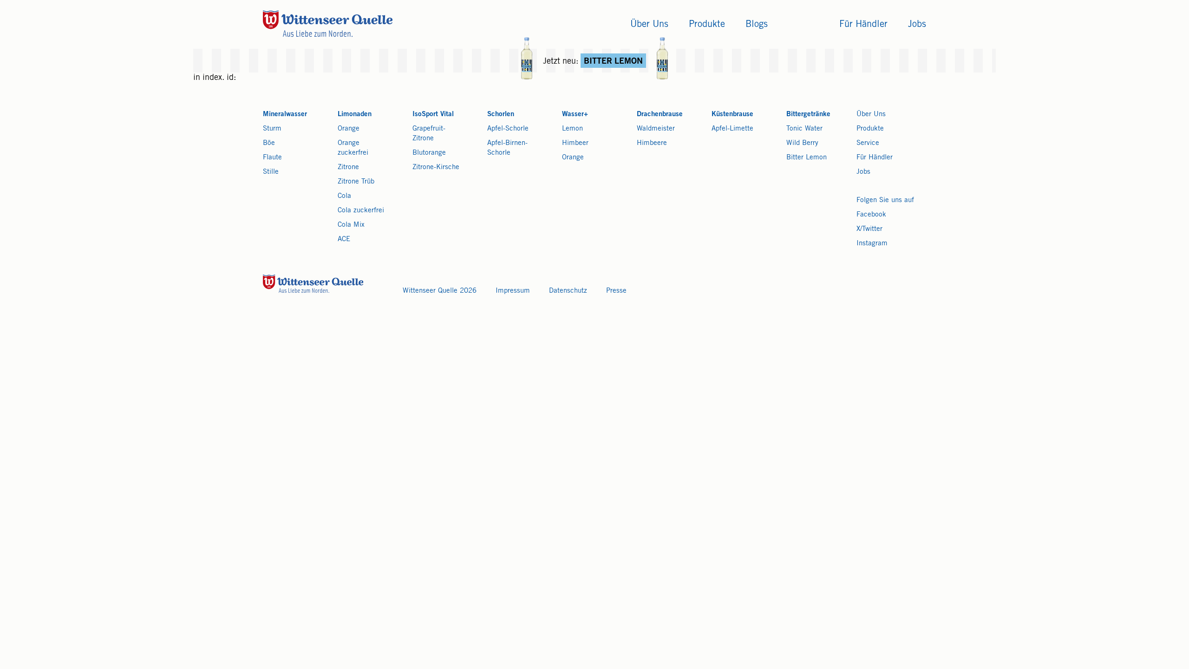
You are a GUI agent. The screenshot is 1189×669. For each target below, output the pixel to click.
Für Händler (874, 157)
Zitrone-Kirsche (435, 167)
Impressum (513, 291)
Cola (344, 196)
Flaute (272, 157)
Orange (348, 128)
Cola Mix (351, 225)
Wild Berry (802, 143)
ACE (344, 239)
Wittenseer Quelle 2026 (440, 291)
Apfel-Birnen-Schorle (507, 148)
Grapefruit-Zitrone (428, 133)
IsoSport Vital (433, 114)
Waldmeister (656, 128)
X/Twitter (869, 229)
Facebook (871, 214)
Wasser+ (575, 114)
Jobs (863, 172)
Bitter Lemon (806, 157)
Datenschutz (568, 291)
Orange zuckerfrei (353, 148)
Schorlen (500, 114)
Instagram (872, 243)
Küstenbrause (732, 114)
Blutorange (429, 153)
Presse (616, 291)
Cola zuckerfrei (361, 210)
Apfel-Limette (732, 128)
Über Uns (871, 114)
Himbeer (575, 143)
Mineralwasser (285, 114)
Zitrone (348, 167)
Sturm (272, 128)
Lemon (572, 128)
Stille (271, 172)
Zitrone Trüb (356, 181)
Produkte (870, 128)
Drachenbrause (660, 114)
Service (867, 143)
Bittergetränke (808, 114)
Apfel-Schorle (508, 128)
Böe (269, 143)
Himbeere (652, 143)
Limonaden (355, 114)
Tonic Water (804, 128)
